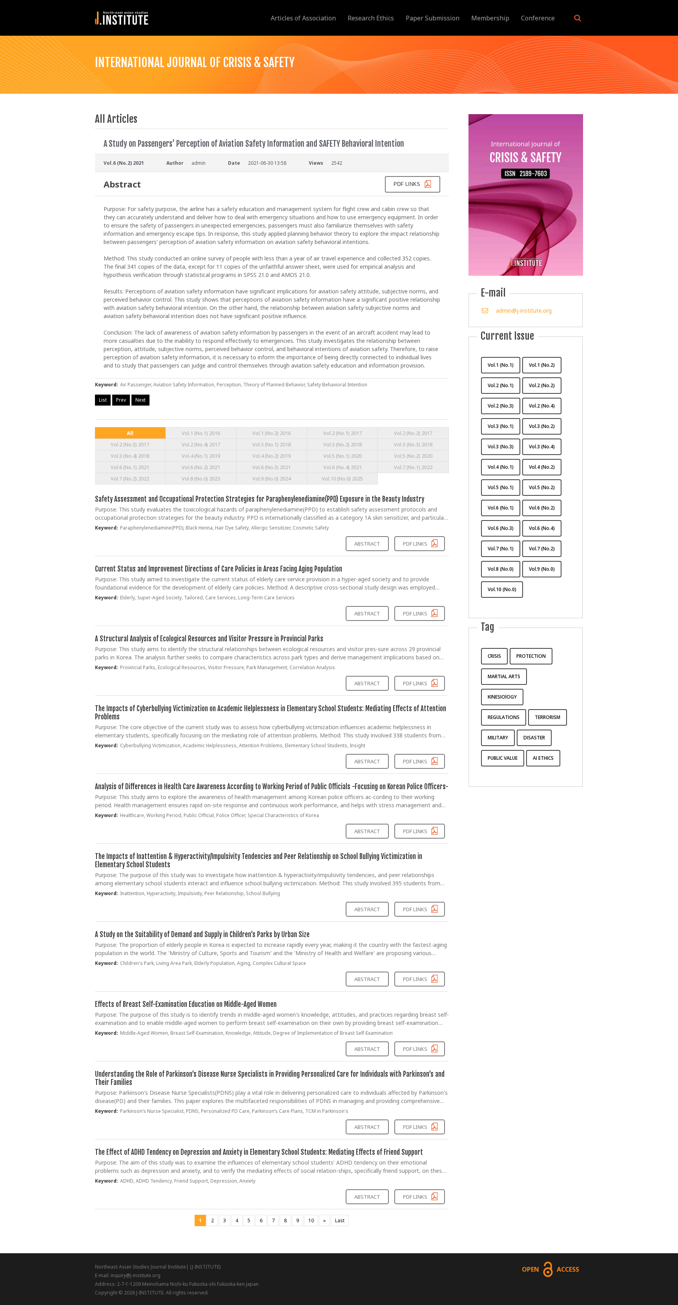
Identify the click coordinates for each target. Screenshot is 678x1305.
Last (339, 1220)
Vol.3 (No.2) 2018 (342, 444)
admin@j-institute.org (524, 310)
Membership (490, 18)
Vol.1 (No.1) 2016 (201, 433)
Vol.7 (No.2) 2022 (130, 478)
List (103, 400)
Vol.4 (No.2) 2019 (271, 455)
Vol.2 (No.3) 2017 (130, 444)
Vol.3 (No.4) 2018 (130, 455)
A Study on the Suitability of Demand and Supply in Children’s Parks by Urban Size (202, 934)
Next (140, 400)
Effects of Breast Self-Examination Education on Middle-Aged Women (186, 1004)
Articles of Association (303, 18)
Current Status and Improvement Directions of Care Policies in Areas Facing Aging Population (218, 569)
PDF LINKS (408, 184)
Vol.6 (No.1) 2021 (130, 467)
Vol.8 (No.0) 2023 (201, 478)
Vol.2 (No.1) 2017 (342, 433)
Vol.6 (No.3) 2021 (271, 467)
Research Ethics (371, 18)
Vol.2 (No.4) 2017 (201, 444)
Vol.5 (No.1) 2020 (342, 455)
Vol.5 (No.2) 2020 (413, 455)
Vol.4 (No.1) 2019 (201, 455)
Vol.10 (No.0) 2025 (342, 478)
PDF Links (415, 543)
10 (311, 1220)
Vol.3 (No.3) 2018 (413, 444)
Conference (538, 18)
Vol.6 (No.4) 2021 (342, 467)
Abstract (367, 543)
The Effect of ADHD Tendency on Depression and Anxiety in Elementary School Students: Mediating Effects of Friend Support (259, 1152)
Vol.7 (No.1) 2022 (413, 467)
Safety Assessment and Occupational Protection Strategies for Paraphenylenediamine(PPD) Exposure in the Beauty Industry (259, 499)
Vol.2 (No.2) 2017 (413, 433)
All (130, 433)
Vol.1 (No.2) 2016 (271, 433)
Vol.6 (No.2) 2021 (201, 467)
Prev (121, 400)
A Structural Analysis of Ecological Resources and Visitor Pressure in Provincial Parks (209, 639)
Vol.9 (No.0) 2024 (271, 478)
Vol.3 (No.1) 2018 (271, 444)
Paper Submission (432, 18)
